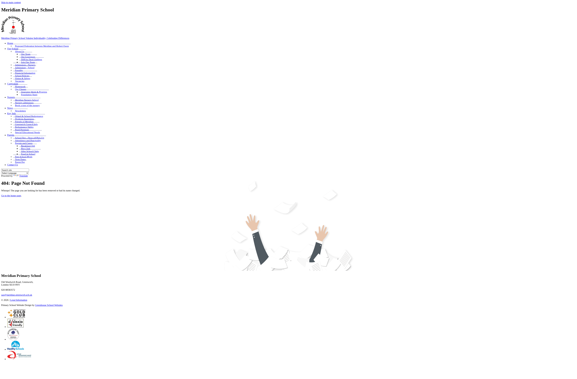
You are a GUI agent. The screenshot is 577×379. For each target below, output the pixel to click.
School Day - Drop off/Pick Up (29, 138)
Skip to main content (11, 2)
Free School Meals (23, 157)
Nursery (11, 97)
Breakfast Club (28, 146)
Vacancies (19, 81)
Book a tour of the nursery (27, 105)
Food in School (28, 154)
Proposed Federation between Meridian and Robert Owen (42, 46)
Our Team (25, 54)
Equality (19, 70)
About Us (19, 51)
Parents (10, 135)
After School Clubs (30, 151)
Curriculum (12, 83)
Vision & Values (22, 78)
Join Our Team (28, 62)
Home (10, 43)
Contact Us (12, 164)
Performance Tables (24, 127)
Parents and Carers (23, 143)
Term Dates (20, 159)
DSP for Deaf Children (31, 59)
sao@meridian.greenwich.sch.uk (16, 295)
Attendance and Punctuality (28, 140)
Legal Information (18, 300)
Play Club (25, 148)
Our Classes (20, 89)
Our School (12, 48)
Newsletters (20, 111)
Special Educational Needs (27, 132)
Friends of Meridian (24, 121)
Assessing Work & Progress (34, 92)
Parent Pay (20, 162)
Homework (20, 86)
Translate (23, 176)
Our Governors (28, 57)
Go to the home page (11, 195)
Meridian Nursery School (27, 100)
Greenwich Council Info (26, 124)
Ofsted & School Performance (29, 116)
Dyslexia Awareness (24, 119)
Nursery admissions (24, 103)
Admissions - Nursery (25, 65)
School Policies (22, 76)
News (10, 108)
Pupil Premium (22, 130)
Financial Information (25, 73)
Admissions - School (24, 67)
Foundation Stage (29, 94)
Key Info (11, 113)
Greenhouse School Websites (49, 305)
